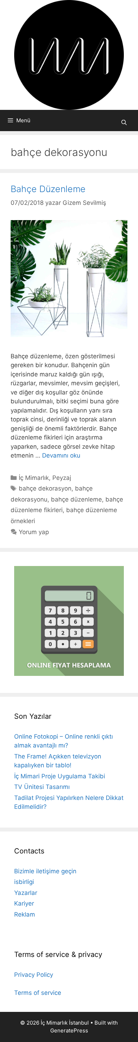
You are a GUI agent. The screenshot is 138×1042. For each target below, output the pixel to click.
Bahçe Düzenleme (48, 189)
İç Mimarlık (34, 477)
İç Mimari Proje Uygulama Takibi (59, 776)
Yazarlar (25, 892)
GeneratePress (69, 1030)
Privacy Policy (33, 974)
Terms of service (37, 992)
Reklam (24, 914)
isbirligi (24, 881)
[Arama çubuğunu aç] (124, 122)
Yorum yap (34, 532)
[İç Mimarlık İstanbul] (69, 54)
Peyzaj (61, 477)
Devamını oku (61, 455)
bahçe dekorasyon (45, 488)
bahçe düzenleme (76, 499)
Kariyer (24, 903)
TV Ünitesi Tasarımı (42, 786)
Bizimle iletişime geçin (45, 871)
